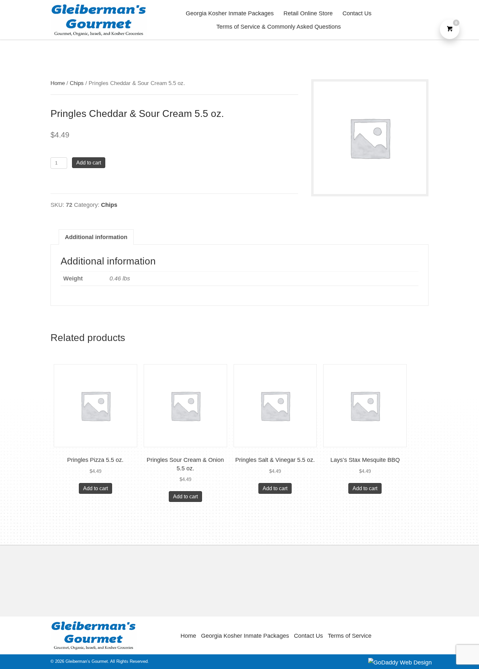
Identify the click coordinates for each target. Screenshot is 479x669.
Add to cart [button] (95, 488)
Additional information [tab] (96, 237)
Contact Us (308, 636)
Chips (77, 83)
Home (58, 83)
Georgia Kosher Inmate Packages (245, 636)
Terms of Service (349, 636)
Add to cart (88, 162)
